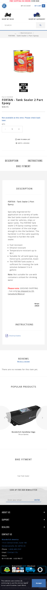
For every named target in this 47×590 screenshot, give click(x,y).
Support (5, 519)
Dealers (5, 527)
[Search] (40, 25)
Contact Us (12, 552)
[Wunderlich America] (4, 5)
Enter (37, 500)
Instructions (15, 335)
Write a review (23, 361)
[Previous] (5, 418)
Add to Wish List (23, 139)
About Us (6, 512)
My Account (26, 6)
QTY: (3, 124)
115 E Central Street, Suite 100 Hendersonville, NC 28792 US (14, 542)
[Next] (41, 418)
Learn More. (21, 585)
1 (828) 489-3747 (14, 549)
